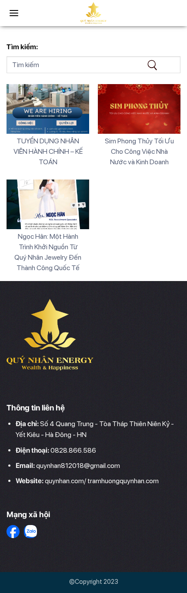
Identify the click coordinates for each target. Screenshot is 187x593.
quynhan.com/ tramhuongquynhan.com (102, 481)
